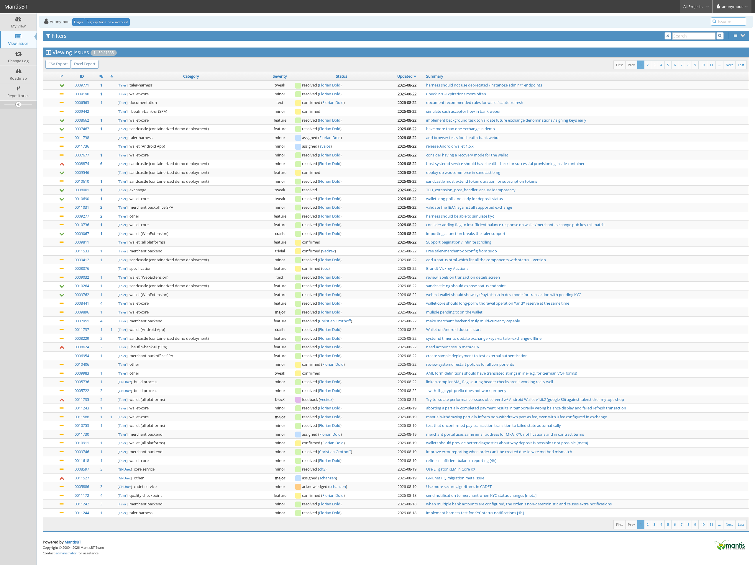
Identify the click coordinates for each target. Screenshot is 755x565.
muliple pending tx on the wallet (454, 312)
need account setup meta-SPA (452, 347)
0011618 (82, 460)
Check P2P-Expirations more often (456, 94)
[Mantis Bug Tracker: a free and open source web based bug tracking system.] (730, 544)
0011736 (82, 146)
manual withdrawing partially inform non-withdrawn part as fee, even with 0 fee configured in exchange (516, 416)
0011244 (82, 512)
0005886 (82, 486)
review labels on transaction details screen (463, 277)
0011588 (82, 416)
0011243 (82, 408)
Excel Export (85, 63)
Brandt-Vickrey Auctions (447, 268)
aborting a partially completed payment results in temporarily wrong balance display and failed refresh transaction (526, 408)
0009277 (82, 216)
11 (711, 65)
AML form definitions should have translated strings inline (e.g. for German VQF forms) (501, 373)
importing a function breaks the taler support (465, 233)
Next (729, 65)
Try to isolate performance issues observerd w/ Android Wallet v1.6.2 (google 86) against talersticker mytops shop (525, 399)
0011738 (82, 137)
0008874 (82, 163)
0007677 (82, 155)
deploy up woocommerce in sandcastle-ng (463, 172)
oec (325, 268)
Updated (405, 76)
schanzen (327, 478)
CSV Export (58, 63)
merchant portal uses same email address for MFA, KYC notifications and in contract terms (505, 434)
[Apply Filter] (720, 36)
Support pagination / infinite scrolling (458, 242)
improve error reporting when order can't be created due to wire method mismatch (499, 451)
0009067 (82, 233)
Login (78, 22)
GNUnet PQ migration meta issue (455, 478)
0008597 (82, 469)
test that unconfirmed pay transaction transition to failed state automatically (493, 425)
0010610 (82, 181)
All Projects (693, 6)
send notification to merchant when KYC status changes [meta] (481, 495)
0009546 (82, 172)
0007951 (82, 321)
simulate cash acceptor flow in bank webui (463, 111)
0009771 (82, 85)
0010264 (82, 285)
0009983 (82, 373)
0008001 (82, 189)
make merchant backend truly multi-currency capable (473, 321)
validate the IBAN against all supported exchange (469, 207)
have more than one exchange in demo (460, 128)
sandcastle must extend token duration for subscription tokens (481, 181)
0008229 (82, 338)
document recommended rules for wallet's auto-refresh (474, 102)
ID (82, 76)
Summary (434, 76)
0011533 (82, 251)
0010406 (82, 364)
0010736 (82, 224)
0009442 (82, 111)
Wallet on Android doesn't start (453, 329)
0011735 (82, 399)
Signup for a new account (107, 22)
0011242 (82, 504)
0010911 (82, 442)
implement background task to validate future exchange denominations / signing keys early (506, 120)
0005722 (82, 390)
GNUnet (125, 382)
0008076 (82, 268)
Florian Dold (329, 85)
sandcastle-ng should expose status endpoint (466, 285)
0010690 (82, 198)
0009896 (82, 312)
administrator (66, 553)
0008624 (82, 347)
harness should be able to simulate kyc (460, 216)
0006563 (82, 102)
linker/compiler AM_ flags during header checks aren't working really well (489, 381)
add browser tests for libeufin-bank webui (462, 137)
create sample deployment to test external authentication (477, 355)
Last (741, 65)
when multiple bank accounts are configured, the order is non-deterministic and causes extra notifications (519, 504)
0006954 (82, 355)
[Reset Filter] (667, 36)
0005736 (82, 381)
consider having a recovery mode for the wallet (467, 155)
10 (703, 65)
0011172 (82, 495)
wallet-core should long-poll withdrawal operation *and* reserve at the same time (497, 303)
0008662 (82, 120)
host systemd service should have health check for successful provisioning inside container (505, 163)
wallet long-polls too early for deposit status (464, 198)
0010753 (82, 425)
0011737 (82, 329)
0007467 (82, 128)
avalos (325, 146)
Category (191, 76)
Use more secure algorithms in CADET (459, 486)
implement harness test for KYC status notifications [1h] (475, 512)
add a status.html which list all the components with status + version (486, 259)
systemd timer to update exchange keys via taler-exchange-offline (483, 338)
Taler (123, 85)
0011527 (82, 478)
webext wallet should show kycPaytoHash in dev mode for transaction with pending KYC (503, 294)
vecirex (328, 251)
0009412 (82, 259)
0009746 (82, 451)
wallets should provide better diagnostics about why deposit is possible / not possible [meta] (507, 442)
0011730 (82, 434)
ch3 (322, 469)
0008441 (82, 303)
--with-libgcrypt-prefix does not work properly (466, 390)
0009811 (82, 242)
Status (341, 76)
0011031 (82, 207)
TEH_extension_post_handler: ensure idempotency (471, 189)
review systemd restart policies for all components (470, 364)
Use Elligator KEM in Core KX (450, 469)
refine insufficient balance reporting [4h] (461, 460)
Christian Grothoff (335, 321)
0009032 (82, 277)
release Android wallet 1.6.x (450, 146)
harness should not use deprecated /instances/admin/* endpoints (484, 85)
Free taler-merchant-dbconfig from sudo (461, 251)
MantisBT (73, 542)
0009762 (82, 294)
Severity (280, 76)
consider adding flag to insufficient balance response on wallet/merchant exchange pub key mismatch (515, 224)
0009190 (82, 94)
